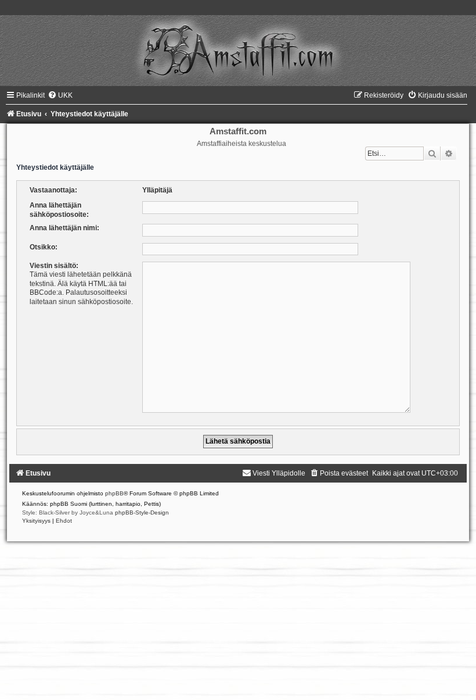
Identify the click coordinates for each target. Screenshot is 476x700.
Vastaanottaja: (53, 190)
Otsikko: (43, 247)
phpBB (114, 493)
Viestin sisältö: (54, 266)
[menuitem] (60, 95)
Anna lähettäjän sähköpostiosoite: (59, 209)
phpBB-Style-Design (142, 512)
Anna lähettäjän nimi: (64, 228)
